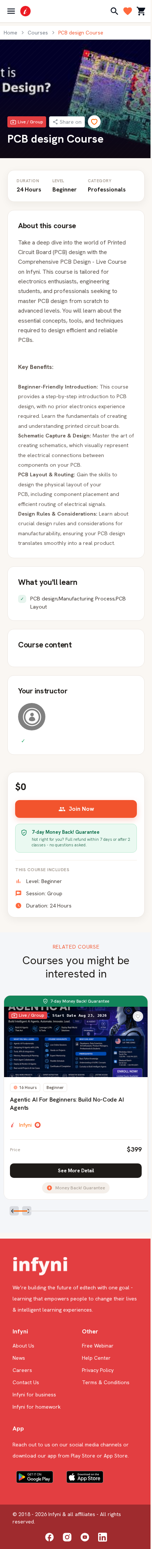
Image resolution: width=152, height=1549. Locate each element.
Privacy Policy (98, 1370)
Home (10, 32)
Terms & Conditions (105, 1382)
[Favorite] (94, 121)
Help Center (96, 1358)
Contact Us (26, 1382)
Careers (22, 1370)
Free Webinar (98, 1345)
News (19, 1358)
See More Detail (76, 1170)
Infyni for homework (37, 1406)
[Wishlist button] (138, 1016)
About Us (23, 1345)
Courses (38, 32)
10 (141, 1212)
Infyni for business (34, 1394)
